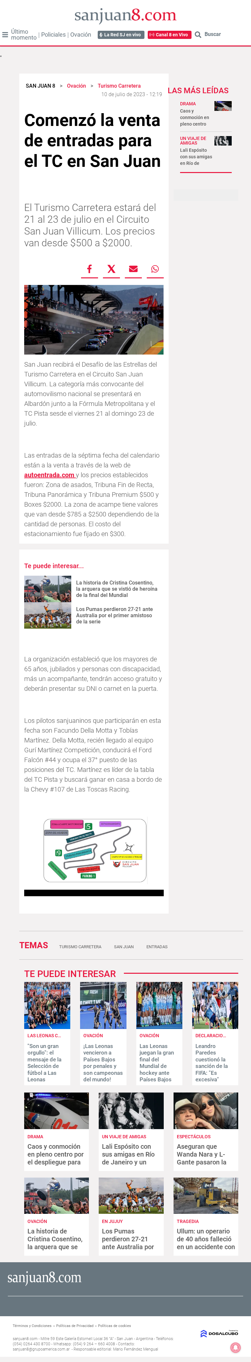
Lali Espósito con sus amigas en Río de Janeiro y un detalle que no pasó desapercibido (130, 1162)
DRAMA (188, 103)
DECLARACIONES (213, 1035)
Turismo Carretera (80, 947)
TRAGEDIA (188, 1221)
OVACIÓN (93, 1035)
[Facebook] (89, 269)
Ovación (80, 35)
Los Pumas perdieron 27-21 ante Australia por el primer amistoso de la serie (114, 615)
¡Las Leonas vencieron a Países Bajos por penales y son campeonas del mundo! (103, 1063)
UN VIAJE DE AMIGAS (193, 141)
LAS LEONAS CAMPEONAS (54, 1035)
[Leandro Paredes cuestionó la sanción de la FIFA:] (215, 1027)
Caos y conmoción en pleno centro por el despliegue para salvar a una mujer (55, 1158)
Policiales (53, 35)
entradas (157, 947)
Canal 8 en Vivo (172, 34)
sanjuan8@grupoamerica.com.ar (41, 1349)
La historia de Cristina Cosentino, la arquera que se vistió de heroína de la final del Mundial (117, 589)
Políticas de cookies (114, 1326)
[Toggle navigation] (5, 35)
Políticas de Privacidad (74, 1326)
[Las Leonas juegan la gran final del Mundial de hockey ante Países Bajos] (159, 1027)
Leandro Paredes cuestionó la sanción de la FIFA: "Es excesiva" (211, 1063)
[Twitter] (111, 269)
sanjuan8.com (25, 1338)
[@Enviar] (133, 269)
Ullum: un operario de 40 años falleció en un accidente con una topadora (206, 1243)
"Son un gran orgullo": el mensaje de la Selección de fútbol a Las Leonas (44, 1063)
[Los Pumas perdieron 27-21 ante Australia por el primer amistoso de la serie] (47, 615)
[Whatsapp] (155, 269)
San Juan (124, 947)
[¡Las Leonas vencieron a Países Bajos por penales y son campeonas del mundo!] (103, 1027)
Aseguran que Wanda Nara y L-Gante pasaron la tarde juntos (201, 1158)
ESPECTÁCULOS (193, 1136)
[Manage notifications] (235, 1347)
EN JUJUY (112, 1221)
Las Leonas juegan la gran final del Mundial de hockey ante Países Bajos (157, 1063)
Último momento (24, 35)
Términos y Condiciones (32, 1326)
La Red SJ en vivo (122, 34)
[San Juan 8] (44, 1285)
